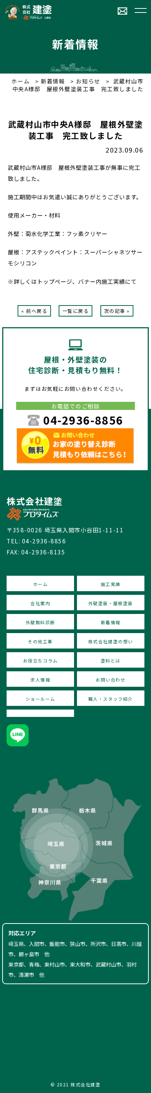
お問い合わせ (110, 679)
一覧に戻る (75, 310)
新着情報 (52, 81)
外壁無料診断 (40, 622)
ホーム (20, 81)
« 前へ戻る (34, 310)
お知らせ (87, 81)
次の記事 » (117, 310)
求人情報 (40, 679)
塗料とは (111, 660)
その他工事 (40, 641)
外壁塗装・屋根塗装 (110, 603)
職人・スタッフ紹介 (110, 699)
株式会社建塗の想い (110, 641)
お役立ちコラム (40, 660)
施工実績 (111, 584)
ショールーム (40, 699)
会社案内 (40, 603)
